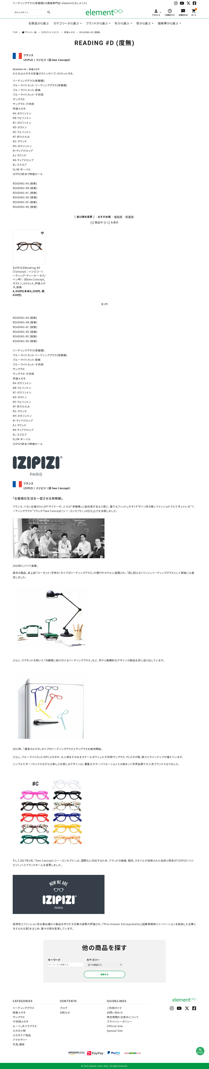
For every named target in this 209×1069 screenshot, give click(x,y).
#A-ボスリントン (22, 113)
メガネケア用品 (22, 1035)
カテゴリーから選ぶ (66, 23)
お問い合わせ (115, 1012)
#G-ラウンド (20, 141)
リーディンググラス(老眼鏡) (29, 80)
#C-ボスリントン (22, 122)
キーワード (54, 960)
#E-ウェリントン (22, 132)
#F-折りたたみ (21, 137)
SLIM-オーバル (22, 169)
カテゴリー (93, 960)
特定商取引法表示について (123, 1017)
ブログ (63, 1008)
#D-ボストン (20, 127)
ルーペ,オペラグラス (25, 1026)
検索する (104, 974)
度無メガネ (19, 1012)
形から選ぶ (122, 23)
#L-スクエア (20, 164)
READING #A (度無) (25, 183)
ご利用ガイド (114, 1008)
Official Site (115, 1026)
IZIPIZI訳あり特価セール (28, 174)
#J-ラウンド (19, 155)
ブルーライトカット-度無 (27, 90)
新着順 (129, 217)
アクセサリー (20, 1040)
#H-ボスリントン (22, 146)
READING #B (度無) (25, 188)
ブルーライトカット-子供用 (28, 94)
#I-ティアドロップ (23, 150)
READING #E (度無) (25, 202)
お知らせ (65, 1012)
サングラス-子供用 (23, 104)
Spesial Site (115, 1030)
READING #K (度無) (25, 207)
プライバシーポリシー (119, 1021)
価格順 (118, 217)
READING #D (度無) (25, 197)
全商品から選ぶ (38, 23)
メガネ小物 (19, 1030)
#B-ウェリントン (22, 118)
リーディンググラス (23, 1008)
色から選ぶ (143, 23)
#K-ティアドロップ (23, 160)
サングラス (19, 99)
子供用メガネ (20, 1021)
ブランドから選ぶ (97, 23)
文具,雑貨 (19, 1044)
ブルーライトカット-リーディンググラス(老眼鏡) (40, 85)
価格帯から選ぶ (168, 23)
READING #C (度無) (25, 193)
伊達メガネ (19, 108)
